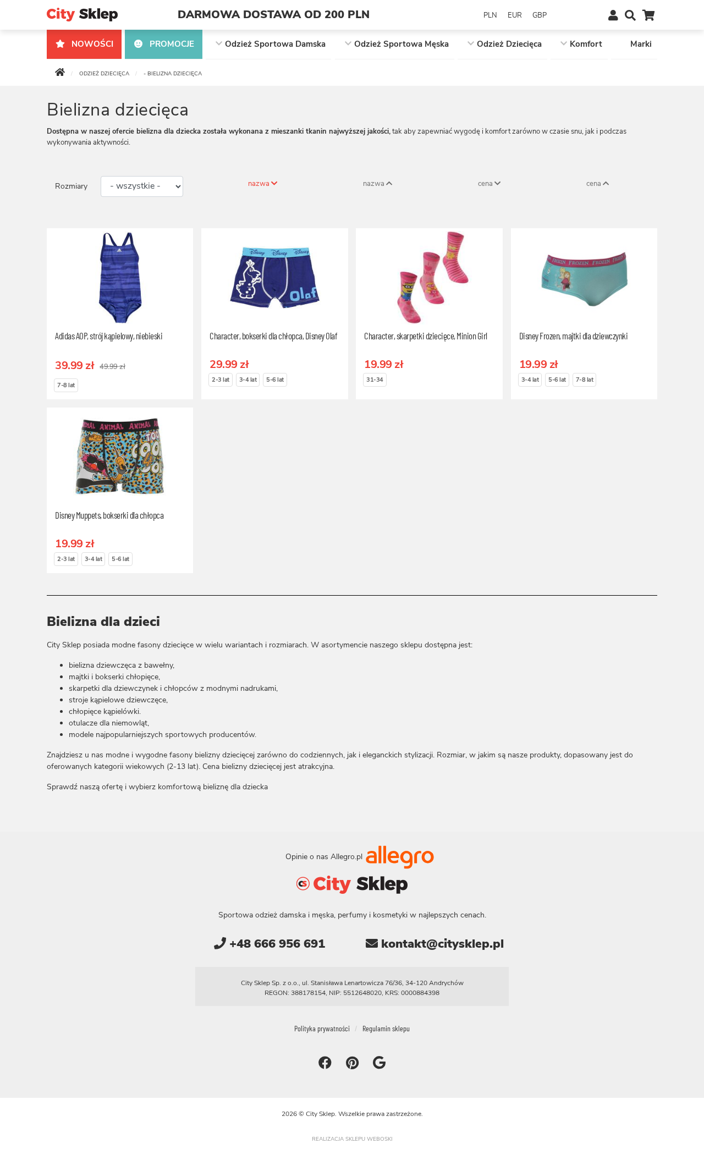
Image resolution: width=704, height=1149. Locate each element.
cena (486, 184)
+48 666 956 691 (275, 944)
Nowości (91, 44)
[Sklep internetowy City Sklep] (82, 14)
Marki (641, 44)
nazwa (259, 184)
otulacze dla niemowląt (108, 723)
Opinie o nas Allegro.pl (325, 856)
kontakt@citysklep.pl (441, 944)
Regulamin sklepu (386, 1028)
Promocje (170, 44)
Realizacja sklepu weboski (352, 1139)
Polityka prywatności (322, 1028)
